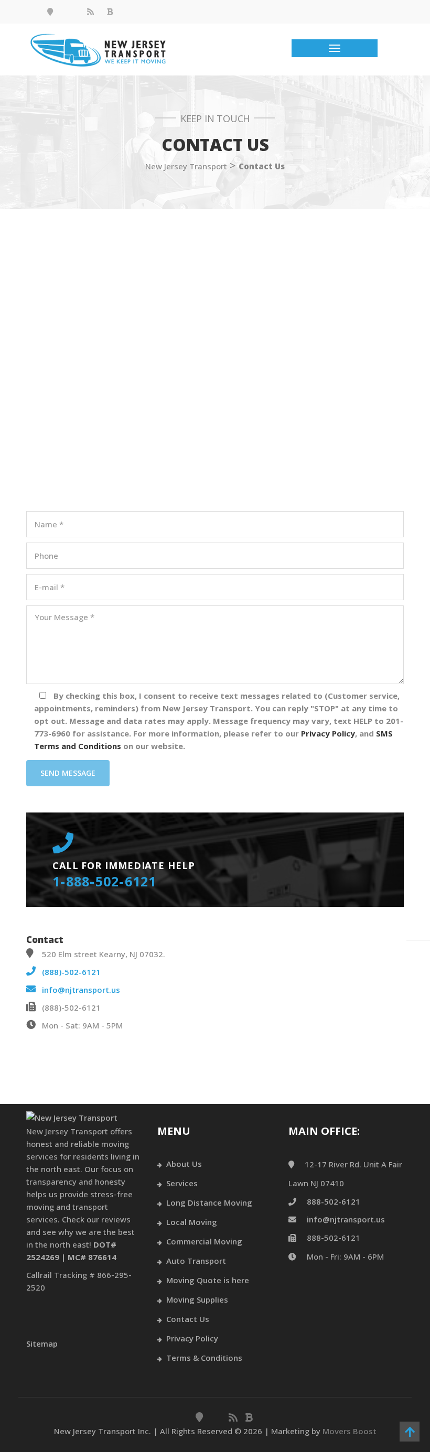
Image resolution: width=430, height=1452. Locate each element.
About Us (184, 1163)
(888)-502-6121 (71, 972)
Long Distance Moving (209, 1202)
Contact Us (187, 1319)
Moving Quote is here (207, 1280)
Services (182, 1183)
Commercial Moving (204, 1241)
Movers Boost (349, 1431)
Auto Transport (196, 1260)
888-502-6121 (333, 1201)
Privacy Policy (192, 1338)
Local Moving (191, 1222)
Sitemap (42, 1343)
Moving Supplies (197, 1299)
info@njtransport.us (81, 989)
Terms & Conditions (204, 1357)
